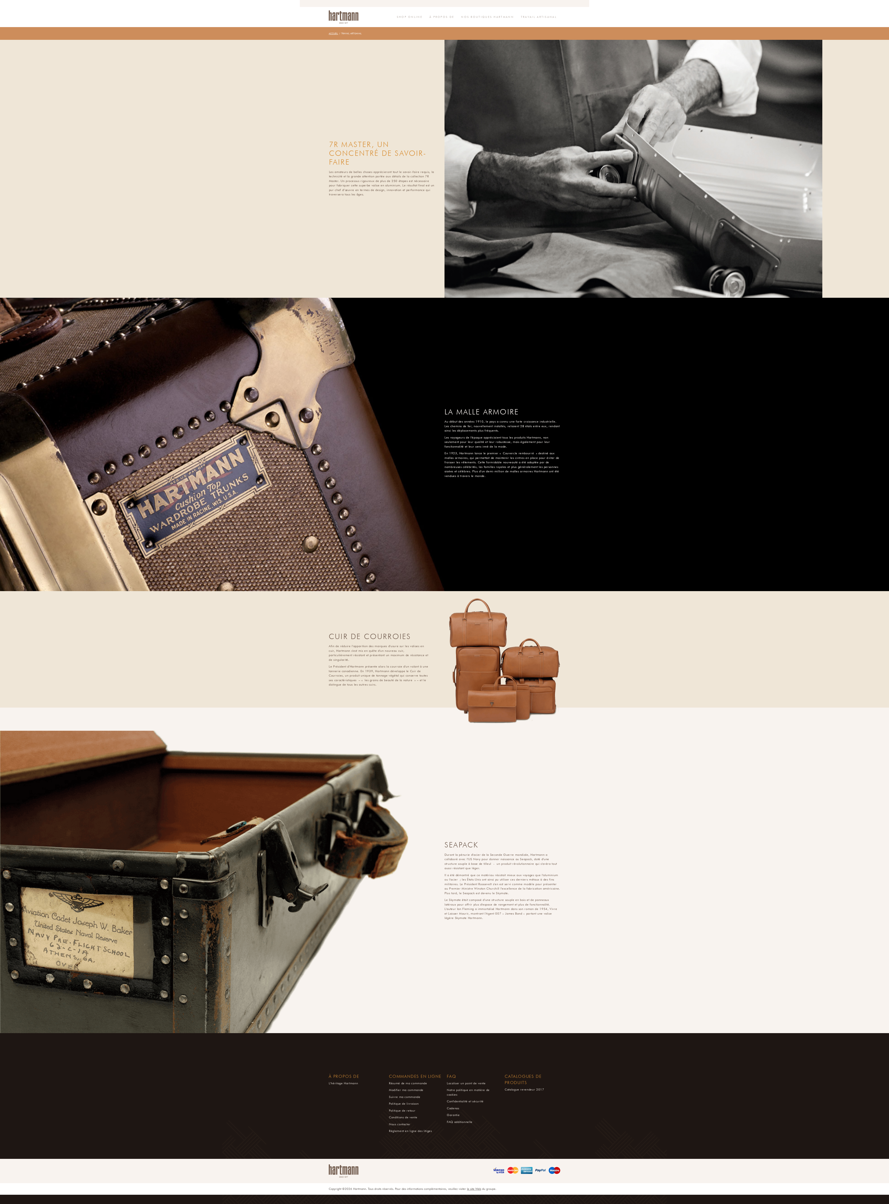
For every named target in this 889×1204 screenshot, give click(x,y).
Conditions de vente (403, 1117)
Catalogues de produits (523, 1080)
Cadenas (453, 1108)
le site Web (474, 1189)
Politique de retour (402, 1110)
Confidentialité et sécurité (465, 1101)
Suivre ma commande (404, 1097)
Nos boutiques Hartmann (487, 17)
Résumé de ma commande (408, 1083)
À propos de (441, 17)
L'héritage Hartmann (343, 1083)
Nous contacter (399, 1124)
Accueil (333, 33)
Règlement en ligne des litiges (410, 1131)
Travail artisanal (539, 17)
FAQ (451, 1077)
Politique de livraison (404, 1103)
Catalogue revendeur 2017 (524, 1089)
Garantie (453, 1115)
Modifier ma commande (406, 1090)
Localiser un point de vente (466, 1083)
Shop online (410, 17)
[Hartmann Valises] (343, 17)
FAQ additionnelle (460, 1122)
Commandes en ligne (415, 1077)
